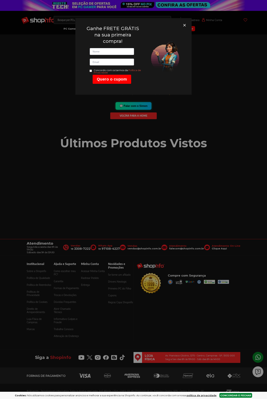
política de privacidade (202, 395)
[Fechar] (184, 25)
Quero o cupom (112, 79)
